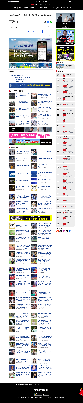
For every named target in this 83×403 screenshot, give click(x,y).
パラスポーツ (41, 8)
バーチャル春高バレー (52, 7)
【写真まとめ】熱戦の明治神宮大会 (17, 74)
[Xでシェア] (45, 22)
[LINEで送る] (51, 22)
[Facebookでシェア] (48, 22)
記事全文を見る (30, 31)
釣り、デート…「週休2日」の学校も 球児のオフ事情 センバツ (22, 81)
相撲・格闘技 (11, 8)
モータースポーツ (50, 8)
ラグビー (21, 8)
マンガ (45, 4)
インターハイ (21, 7)
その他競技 (56, 8)
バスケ (68, 7)
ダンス (45, 8)
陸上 (24, 8)
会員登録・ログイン (72, 1)
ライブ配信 (40, 4)
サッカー (61, 7)
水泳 (27, 8)
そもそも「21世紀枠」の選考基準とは (17, 75)
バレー (64, 7)
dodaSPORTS (33, 7)
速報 (36, 4)
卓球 (18, 8)
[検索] (17, 1)
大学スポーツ (61, 8)
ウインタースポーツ (35, 8)
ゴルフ (71, 7)
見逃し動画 (49, 4)
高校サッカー (46, 7)
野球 (58, 7)
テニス (15, 8)
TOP (10, 7)
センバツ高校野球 (40, 7)
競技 (32, 4)
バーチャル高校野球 (15, 7)
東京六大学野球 (26, 7)
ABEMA (30, 8)
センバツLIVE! (49, 35)
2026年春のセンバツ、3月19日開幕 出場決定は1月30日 (21, 77)
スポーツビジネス (67, 8)
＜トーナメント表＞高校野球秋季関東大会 (18, 79)
